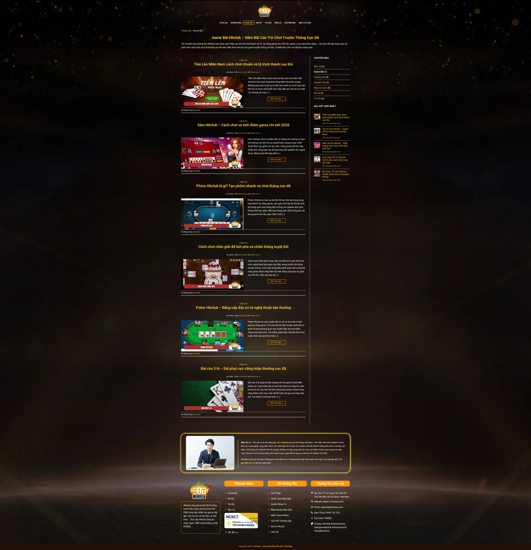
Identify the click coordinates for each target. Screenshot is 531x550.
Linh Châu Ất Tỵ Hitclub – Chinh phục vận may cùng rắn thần (335, 160)
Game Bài (248, 23)
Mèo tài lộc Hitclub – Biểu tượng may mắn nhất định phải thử (335, 146)
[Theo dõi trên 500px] (236, 532)
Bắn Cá (278, 23)
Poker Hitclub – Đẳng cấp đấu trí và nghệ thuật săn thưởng (243, 308)
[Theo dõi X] (226, 532)
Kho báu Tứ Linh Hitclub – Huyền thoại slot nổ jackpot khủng (335, 174)
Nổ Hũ (259, 23)
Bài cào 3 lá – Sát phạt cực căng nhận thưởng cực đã (243, 368)
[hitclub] (265, 10)
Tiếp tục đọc (276, 99)
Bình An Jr (255, 72)
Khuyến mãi (290, 23)
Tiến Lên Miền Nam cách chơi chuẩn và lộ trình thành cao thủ (243, 64)
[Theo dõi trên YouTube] (233, 532)
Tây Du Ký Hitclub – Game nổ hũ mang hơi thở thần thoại (335, 132)
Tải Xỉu (268, 23)
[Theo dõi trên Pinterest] (229, 532)
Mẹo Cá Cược (305, 23)
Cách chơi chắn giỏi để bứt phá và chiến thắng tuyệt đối (243, 247)
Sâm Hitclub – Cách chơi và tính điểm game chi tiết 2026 (243, 125)
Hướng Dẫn (236, 23)
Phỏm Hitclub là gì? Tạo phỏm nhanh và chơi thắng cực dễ (243, 186)
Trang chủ (186, 30)
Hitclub (223, 23)
